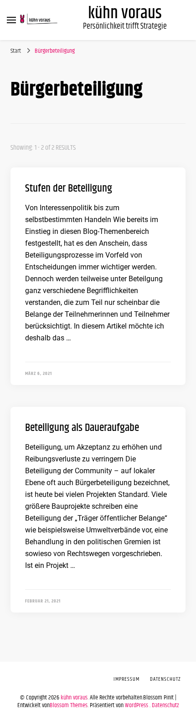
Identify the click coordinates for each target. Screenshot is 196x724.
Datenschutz (165, 705)
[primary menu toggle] (11, 20)
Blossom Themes (69, 705)
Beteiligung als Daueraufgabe (82, 428)
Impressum (126, 679)
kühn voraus (125, 13)
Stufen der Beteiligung (68, 188)
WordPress (136, 705)
